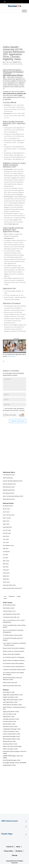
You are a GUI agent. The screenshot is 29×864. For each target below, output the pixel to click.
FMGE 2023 (6, 579)
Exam (5, 596)
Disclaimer (19, 851)
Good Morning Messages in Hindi (11, 760)
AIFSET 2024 (6, 582)
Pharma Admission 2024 (9, 484)
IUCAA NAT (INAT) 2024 (9, 585)
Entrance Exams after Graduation (11, 654)
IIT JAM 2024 (6, 551)
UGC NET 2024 (7, 530)
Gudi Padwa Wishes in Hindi (10, 702)
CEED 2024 (6, 570)
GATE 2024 (6, 536)
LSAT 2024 (6, 539)
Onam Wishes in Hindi (8, 692)
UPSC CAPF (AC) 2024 (8, 515)
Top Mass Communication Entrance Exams (14, 669)
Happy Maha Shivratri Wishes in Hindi (12, 699)
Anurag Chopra (8, 62)
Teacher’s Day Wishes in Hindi (10, 731)
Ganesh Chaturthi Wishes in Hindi (11, 734)
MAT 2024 (6, 567)
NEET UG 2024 (7, 518)
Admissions (12, 596)
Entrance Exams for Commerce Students (13, 651)
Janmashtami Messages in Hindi (11, 736)
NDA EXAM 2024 (7, 527)
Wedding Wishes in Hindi (9, 765)
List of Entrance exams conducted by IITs (13, 666)
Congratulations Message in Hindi (11, 729)
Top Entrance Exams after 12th (11, 617)
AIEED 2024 (6, 576)
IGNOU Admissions (8, 478)
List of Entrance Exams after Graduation (13, 663)
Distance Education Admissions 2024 (12, 481)
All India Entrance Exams (9, 605)
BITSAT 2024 (6, 509)
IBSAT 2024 (6, 561)
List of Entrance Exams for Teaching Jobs (13, 657)
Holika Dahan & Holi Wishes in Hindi (12, 704)
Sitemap (14, 855)
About (18, 847)
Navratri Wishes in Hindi (9, 724)
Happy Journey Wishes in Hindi (11, 711)
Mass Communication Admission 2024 (13, 496)
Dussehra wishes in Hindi (9, 721)
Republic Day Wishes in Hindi (10, 697)
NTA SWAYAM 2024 (8, 545)
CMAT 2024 (6, 524)
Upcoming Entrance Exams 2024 (11, 614)
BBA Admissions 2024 (8, 487)
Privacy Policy (8, 851)
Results (19, 596)
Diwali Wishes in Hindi (8, 716)
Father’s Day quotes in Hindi (10, 749)
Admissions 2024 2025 (9, 64)
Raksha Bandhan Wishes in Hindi (11, 739)
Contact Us (9, 847)
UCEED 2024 (6, 573)
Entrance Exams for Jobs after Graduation (14, 648)
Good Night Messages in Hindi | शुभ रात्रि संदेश (14, 762)
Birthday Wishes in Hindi (9, 741)
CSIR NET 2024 (7, 533)
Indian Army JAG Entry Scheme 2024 (12, 588)
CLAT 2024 (6, 542)
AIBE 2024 (6, 548)
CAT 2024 (5, 557)
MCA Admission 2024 (8, 493)
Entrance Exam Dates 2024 (10, 682)
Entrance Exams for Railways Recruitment (14, 660)
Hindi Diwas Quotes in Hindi (10, 726)
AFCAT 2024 (6, 512)
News (5, 598)
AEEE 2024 (6, 564)
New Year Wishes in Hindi (9, 714)
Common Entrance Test (9, 611)
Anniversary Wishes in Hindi (10, 744)
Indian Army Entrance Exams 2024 (12, 685)
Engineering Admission (9, 490)
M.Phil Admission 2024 (9, 499)
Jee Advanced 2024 (8, 506)
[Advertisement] (14, 28)
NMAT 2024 (6, 521)
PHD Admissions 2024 (9, 475)
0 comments (19, 64)
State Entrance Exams (8, 608)
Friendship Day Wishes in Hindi (11, 719)
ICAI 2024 (5, 554)
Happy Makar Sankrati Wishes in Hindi (12, 694)
